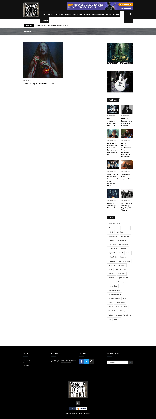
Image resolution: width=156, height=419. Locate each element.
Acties (108, 14)
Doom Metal (113, 249)
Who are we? (27, 360)
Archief (45, 20)
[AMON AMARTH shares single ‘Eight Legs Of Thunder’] (127, 194)
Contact (116, 14)
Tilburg (122, 311)
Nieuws (50, 14)
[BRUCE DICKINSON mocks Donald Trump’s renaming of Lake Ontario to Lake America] (127, 134)
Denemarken (123, 244)
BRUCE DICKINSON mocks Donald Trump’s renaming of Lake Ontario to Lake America (126, 150)
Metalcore (112, 273)
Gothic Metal (113, 257)
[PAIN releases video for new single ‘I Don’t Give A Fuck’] (113, 109)
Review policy (27, 363)
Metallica (112, 278)
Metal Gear (121, 273)
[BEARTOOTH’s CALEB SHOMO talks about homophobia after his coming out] (113, 134)
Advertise (26, 365)
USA (110, 319)
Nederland (112, 282)
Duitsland (123, 249)
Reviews (68, 14)
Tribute (111, 315)
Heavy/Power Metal (124, 261)
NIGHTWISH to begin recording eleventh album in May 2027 (56, 26)
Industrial (112, 265)
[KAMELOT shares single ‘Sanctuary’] (113, 194)
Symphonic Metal (121, 307)
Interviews (59, 14)
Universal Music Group (123, 315)
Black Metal (119, 232)
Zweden (117, 319)
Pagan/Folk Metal (114, 290)
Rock (110, 303)
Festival (120, 253)
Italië (110, 269)
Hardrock (112, 261)
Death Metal (112, 244)
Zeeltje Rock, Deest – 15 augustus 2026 (126, 177)
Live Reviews (77, 14)
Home (44, 14)
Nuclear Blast (113, 286)
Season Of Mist (120, 303)
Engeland (112, 253)
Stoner (111, 307)
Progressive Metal (115, 294)
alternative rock (114, 228)
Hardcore (123, 257)
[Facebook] (81, 361)
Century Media (121, 240)
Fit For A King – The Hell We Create (38, 83)
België (111, 232)
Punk (124, 298)
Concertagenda (98, 14)
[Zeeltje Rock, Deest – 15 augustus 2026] (127, 165)
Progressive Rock (114, 298)
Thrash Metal (113, 311)
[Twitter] (86, 361)
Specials (87, 14)
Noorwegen (122, 282)
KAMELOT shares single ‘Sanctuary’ (111, 206)
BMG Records (125, 236)
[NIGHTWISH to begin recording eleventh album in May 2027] (127, 109)
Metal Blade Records (121, 269)
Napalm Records (122, 278)
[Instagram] (91, 361)
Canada (111, 240)
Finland (128, 253)
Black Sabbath (113, 236)
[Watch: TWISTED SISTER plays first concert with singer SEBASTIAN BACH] (113, 165)
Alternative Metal (114, 224)
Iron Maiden (121, 265)
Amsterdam (125, 228)
